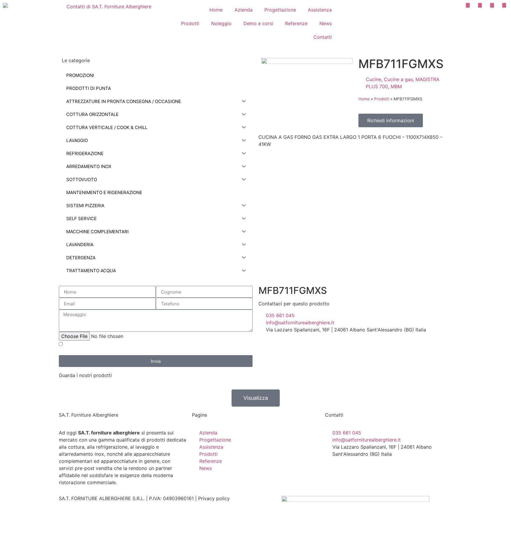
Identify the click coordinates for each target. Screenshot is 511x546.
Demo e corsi (258, 23)
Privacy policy (214, 498)
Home (216, 10)
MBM (396, 86)
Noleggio (221, 23)
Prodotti (190, 23)
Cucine (373, 79)
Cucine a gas (398, 79)
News (325, 23)
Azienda (244, 10)
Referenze (296, 23)
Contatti (322, 37)
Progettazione (280, 10)
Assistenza (320, 10)
